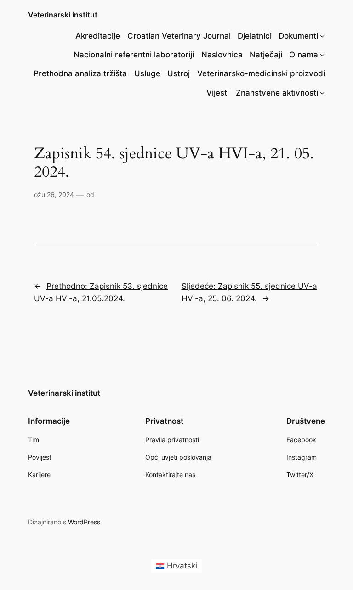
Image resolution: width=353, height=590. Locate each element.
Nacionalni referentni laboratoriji (134, 54)
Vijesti (217, 92)
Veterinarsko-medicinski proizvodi (261, 73)
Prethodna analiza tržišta (80, 73)
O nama (303, 54)
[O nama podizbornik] (322, 54)
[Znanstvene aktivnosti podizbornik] (322, 92)
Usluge (147, 73)
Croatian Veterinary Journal (179, 35)
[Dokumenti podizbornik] (322, 36)
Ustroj (178, 73)
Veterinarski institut (62, 14)
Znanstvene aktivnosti (277, 92)
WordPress (84, 522)
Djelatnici (255, 35)
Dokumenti (298, 35)
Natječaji (266, 54)
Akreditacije (97, 35)
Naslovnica (222, 54)
